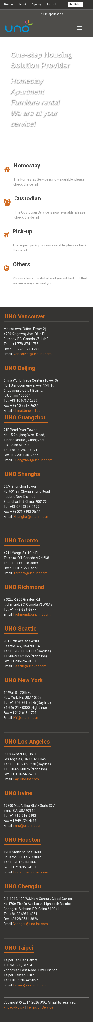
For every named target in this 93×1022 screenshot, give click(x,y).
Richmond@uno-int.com (32, 614)
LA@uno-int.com (26, 779)
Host (22, 4)
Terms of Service (40, 1007)
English (74, 4)
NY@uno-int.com (26, 718)
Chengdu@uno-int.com (30, 924)
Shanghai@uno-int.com (31, 517)
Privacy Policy (14, 1007)
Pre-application (53, 14)
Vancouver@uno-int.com (32, 354)
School (51, 4)
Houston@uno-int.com (30, 872)
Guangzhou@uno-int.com (32, 460)
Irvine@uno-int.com (27, 826)
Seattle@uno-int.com (29, 666)
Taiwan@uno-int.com (29, 985)
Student (9, 4)
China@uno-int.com (28, 410)
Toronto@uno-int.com (30, 573)
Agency (36, 4)
